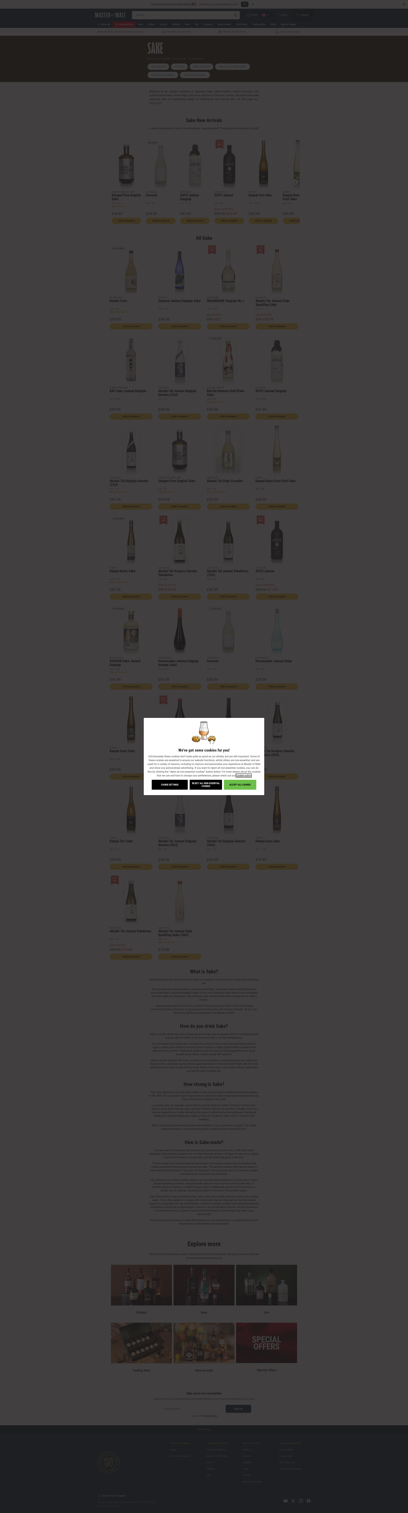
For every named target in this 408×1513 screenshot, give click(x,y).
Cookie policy (243, 775)
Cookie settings (169, 784)
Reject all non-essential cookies (206, 785)
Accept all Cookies (240, 784)
